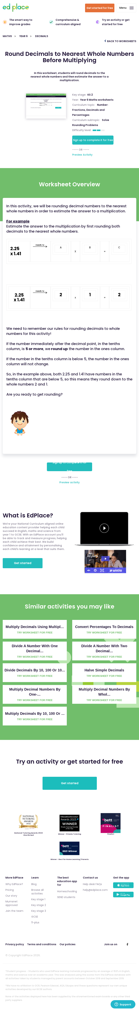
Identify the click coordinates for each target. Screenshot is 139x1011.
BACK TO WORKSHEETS (121, 41)
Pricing (9, 890)
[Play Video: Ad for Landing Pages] (105, 558)
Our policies (67, 944)
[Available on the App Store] (123, 887)
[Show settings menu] (95, 570)
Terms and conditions (41, 944)
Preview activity (69, 482)
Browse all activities (37, 891)
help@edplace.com (95, 890)
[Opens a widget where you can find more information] (122, 1004)
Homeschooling (67, 891)
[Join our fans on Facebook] (127, 944)
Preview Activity (82, 155)
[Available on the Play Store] (123, 896)
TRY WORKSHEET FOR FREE (34, 632)
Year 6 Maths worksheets (96, 100)
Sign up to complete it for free (93, 140)
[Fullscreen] (102, 570)
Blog (34, 884)
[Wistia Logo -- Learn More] (116, 570)
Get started (22, 563)
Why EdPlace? (14, 884)
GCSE (34, 916)
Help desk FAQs (92, 884)
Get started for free (100, 8)
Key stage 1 (38, 899)
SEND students (66, 897)
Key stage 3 (38, 911)
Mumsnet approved (11, 903)
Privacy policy (14, 944)
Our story (11, 896)
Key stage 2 (38, 905)
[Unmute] (88, 570)
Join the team (14, 911)
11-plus (35, 922)
